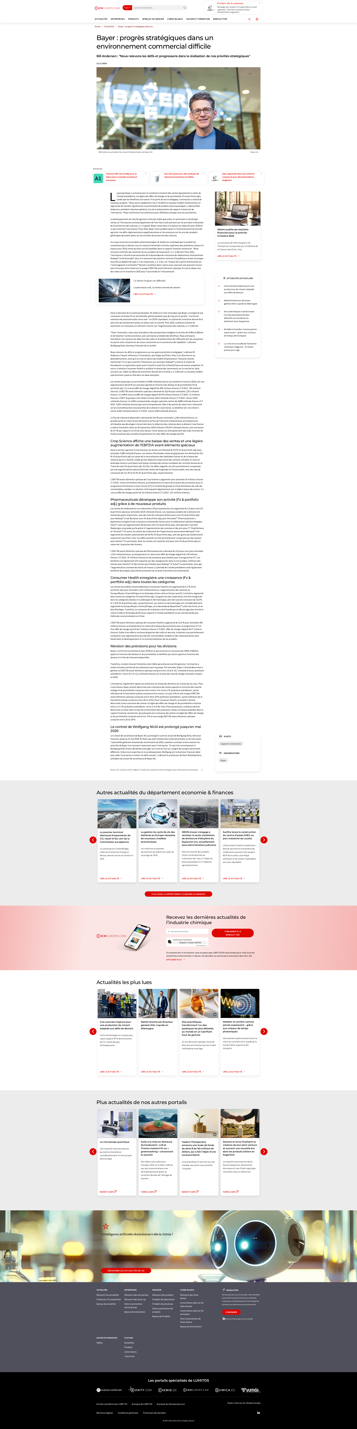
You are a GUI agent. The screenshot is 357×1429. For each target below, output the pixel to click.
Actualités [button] (101, 19)
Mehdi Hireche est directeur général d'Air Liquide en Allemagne (240, 302)
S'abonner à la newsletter (233, 933)
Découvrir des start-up (135, 1299)
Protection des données (154, 1412)
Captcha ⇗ (201, 945)
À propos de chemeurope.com (171, 1404)
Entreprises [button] (118, 19)
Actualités (129, 1342)
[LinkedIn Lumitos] (258, 1412)
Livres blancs (130, 1351)
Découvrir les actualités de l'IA (126, 1270)
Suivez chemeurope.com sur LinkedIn (239, 1319)
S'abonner (231, 1312)
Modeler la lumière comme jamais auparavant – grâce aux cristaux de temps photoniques (240, 332)
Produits (128, 1347)
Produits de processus (162, 1303)
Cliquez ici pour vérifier (190, 942)
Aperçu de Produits (161, 1316)
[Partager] (249, 19)
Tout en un (129, 1356)
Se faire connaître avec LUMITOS (112, 1404)
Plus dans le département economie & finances (178, 894)
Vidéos (100, 1342)
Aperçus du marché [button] (153, 19)
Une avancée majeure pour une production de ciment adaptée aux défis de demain (239, 289)
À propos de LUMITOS (142, 1404)
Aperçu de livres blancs (191, 1326)
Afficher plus (174, 959)
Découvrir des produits (162, 1294)
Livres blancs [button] (175, 19)
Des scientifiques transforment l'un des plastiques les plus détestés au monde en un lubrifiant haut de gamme (239, 316)
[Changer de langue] (257, 19)
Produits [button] (133, 19)
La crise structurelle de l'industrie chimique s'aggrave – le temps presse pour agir (240, 347)
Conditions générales (128, 1412)
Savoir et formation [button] (198, 19)
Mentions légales (105, 1412)
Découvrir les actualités (108, 1294)
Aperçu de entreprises (134, 1311)
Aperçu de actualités (106, 1303)
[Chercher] (185, 8)
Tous (126, 7)
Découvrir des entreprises (136, 1294)
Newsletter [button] (220, 19)
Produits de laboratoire (163, 1299)
